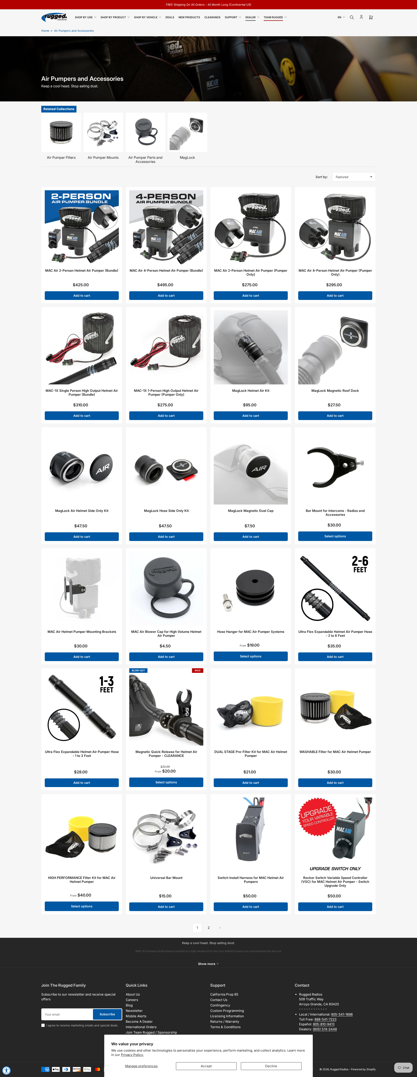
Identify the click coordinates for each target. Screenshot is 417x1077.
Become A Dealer (139, 1021)
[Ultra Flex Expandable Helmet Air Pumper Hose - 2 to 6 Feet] (335, 588)
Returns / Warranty (224, 1021)
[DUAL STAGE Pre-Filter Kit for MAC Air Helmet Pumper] (251, 709)
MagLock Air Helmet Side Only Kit (81, 511)
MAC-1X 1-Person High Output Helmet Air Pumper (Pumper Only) (166, 393)
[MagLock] (187, 132)
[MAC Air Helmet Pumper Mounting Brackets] (82, 588)
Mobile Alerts (136, 1016)
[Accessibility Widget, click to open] (6, 1070)
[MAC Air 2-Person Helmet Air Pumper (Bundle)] (82, 227)
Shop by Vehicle (145, 17)
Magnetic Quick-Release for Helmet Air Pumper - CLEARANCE (166, 754)
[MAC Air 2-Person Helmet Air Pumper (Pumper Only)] (251, 227)
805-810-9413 (323, 1024)
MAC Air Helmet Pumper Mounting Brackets (82, 632)
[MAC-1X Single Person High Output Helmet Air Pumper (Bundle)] (82, 347)
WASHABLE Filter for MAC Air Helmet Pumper (335, 752)
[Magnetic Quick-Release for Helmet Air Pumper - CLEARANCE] (166, 709)
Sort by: (322, 177)
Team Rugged (273, 17)
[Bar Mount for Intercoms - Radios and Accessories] (335, 467)
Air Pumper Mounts (103, 157)
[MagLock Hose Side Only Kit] (166, 467)
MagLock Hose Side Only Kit (166, 511)
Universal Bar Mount (166, 878)
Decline (271, 1066)
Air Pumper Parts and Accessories (145, 159)
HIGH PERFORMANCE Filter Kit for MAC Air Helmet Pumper (82, 880)
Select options (335, 536)
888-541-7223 (325, 1019)
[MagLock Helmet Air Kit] (251, 347)
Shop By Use (84, 17)
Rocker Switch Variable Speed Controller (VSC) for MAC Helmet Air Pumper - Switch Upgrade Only (335, 882)
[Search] (352, 17)
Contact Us (218, 1000)
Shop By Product (113, 17)
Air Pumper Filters (61, 157)
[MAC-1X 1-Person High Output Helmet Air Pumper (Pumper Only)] (166, 347)
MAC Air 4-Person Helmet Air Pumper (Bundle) (166, 270)
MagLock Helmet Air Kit (250, 391)
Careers (132, 1000)
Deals (169, 17)
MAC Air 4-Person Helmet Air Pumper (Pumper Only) (335, 272)
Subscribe (107, 1014)
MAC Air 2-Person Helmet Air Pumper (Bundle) (81, 270)
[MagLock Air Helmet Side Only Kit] (82, 467)
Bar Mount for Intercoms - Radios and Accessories (335, 513)
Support (231, 17)
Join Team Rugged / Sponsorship (151, 1032)
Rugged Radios (339, 1069)
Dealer (250, 17)
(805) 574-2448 (325, 1029)
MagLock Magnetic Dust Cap (250, 511)
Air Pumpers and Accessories (74, 30)
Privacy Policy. (132, 1055)
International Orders (141, 1027)
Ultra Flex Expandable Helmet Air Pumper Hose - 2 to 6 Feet (335, 634)
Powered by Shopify (363, 1069)
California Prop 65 (224, 994)
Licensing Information (227, 1016)
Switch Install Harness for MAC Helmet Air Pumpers (251, 880)
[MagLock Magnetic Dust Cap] (251, 467)
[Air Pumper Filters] (61, 132)
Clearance (212, 17)
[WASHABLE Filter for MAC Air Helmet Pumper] (335, 709)
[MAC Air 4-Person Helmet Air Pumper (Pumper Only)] (335, 227)
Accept (206, 1066)
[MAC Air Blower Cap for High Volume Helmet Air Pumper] (166, 588)
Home (45, 30)
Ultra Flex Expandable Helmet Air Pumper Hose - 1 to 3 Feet (82, 754)
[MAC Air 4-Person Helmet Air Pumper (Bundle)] (166, 227)
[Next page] (219, 927)
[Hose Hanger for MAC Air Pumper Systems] (251, 588)
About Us (133, 994)
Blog (129, 1005)
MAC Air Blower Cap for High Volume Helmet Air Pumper (166, 634)
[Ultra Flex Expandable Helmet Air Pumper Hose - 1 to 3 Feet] (82, 709)
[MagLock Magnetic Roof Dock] (335, 347)
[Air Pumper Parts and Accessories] (145, 132)
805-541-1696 (342, 1014)
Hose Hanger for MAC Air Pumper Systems (250, 632)
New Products (189, 17)
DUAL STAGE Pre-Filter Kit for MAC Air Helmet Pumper (250, 754)
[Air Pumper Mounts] (103, 132)
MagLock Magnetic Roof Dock (335, 391)
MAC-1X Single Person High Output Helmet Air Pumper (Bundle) (82, 393)
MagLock (187, 157)
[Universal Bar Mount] (166, 834)
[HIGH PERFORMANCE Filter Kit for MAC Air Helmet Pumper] (82, 834)
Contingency (220, 1005)
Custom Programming (227, 1011)
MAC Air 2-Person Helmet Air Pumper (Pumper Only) (250, 272)
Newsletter (134, 1011)
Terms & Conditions (225, 1027)
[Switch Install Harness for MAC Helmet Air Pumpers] (251, 834)
